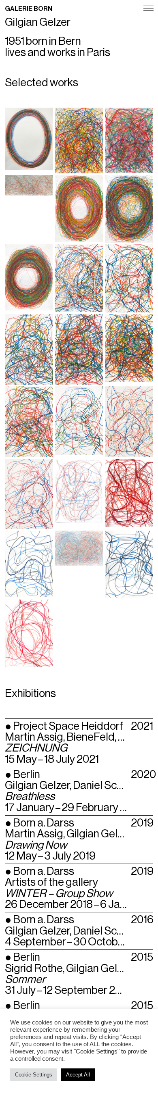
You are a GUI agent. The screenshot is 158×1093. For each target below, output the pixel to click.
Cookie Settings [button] (33, 1075)
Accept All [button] (78, 1075)
